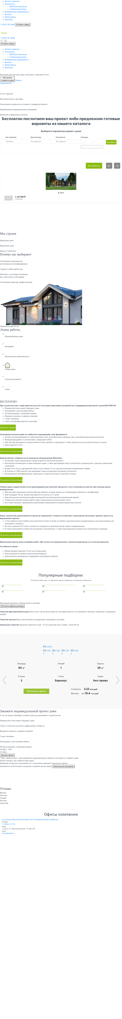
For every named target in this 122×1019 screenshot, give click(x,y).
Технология (9, 4)
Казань (43, 819)
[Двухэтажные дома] (101, 591)
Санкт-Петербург (35, 819)
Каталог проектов (12, 1)
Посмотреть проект (36, 691)
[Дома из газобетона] (20, 591)
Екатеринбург (24, 819)
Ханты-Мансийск (13, 819)
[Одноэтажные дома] (60, 591)
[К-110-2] (47, 646)
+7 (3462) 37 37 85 (8, 824)
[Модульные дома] (101, 586)
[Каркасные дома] (20, 586)
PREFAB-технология (18, 6)
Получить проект (8, 427)
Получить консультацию (11, 451)
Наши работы (10, 17)
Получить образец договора (12, 606)
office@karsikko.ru (8, 833)
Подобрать (111, 142)
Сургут (4, 819)
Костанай (49, 819)
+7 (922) (7, 24)
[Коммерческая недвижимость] (60, 586)
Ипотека (8, 14)
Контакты (9, 20)
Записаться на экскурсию (63, 766)
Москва (55, 819)
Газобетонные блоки (18, 9)
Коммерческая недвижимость (17, 12)
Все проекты (94, 165)
